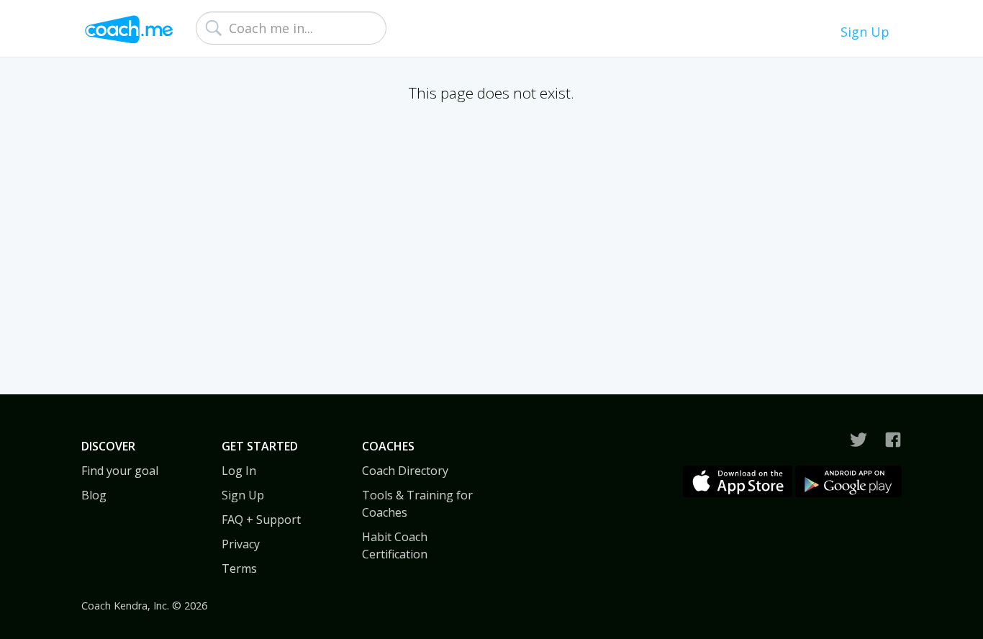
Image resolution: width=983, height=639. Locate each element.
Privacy (241, 544)
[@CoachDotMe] (858, 439)
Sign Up (865, 31)
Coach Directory (405, 471)
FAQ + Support (261, 519)
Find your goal (119, 471)
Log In (239, 471)
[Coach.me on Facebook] (893, 439)
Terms (239, 568)
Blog (94, 495)
